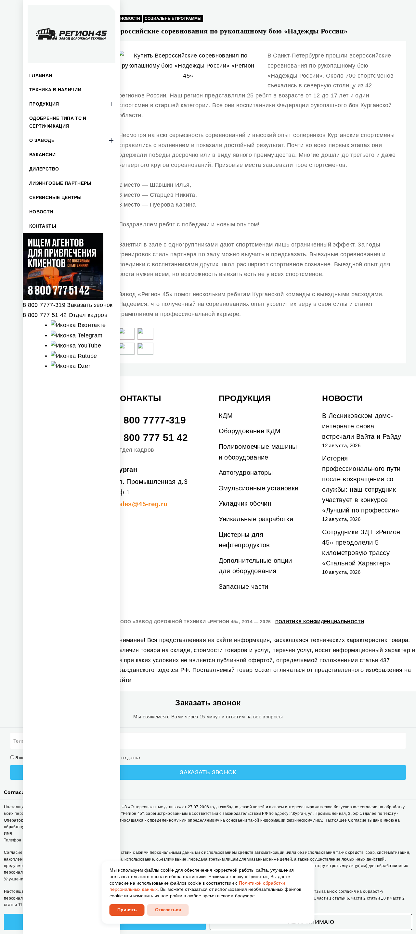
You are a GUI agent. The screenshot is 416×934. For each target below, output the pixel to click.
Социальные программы (173, 18)
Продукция (44, 104)
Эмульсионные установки (259, 488)
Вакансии (42, 154)
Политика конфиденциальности (319, 621)
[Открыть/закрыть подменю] (111, 104)
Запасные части (243, 586)
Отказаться (168, 909)
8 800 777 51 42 (45, 315)
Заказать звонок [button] (89, 305)
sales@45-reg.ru (141, 504)
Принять (127, 909)
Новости (41, 211)
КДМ (226, 415)
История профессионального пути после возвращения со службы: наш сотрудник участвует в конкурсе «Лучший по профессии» (361, 484)
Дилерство (44, 168)
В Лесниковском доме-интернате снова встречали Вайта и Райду (361, 426)
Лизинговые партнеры (60, 183)
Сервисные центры (55, 197)
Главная (40, 75)
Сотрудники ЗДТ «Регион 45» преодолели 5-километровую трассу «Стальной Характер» (361, 547)
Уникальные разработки (256, 519)
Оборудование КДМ (250, 431)
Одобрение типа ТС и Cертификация (57, 122)
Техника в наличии (55, 89)
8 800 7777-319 (44, 305)
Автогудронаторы (246, 472)
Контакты (42, 226)
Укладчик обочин (245, 503)
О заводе (41, 140)
